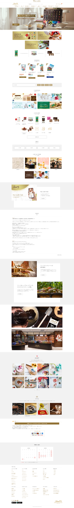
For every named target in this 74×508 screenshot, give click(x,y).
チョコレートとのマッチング (25, 494)
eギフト (44, 471)
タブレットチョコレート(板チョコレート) (14, 478)
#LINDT (37, 358)
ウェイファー (13, 475)
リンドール (13, 471)
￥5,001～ (54, 474)
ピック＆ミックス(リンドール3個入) (13, 473)
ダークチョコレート (24, 471)
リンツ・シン (13, 480)
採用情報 (12, 494)
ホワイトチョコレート (24, 474)
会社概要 (44, 488)
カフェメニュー (13, 491)
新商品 (33, 471)
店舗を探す (13, 488)
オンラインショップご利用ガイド (35, 488)
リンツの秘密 (23, 488)
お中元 (33, 474)
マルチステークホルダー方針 (46, 494)
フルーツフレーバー (24, 480)
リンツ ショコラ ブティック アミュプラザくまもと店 (18, 225)
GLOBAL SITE (54, 488)
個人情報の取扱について (45, 491)
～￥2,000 (54, 471)
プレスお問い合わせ (34, 493)
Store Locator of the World (56, 491)
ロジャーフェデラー (24, 497)
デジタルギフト (13, 493)
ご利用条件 (44, 493)
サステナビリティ (24, 491)
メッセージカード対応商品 (46, 477)
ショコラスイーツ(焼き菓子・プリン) (14, 483)
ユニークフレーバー (24, 477)
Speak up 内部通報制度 (55, 493)
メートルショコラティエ (24, 493)
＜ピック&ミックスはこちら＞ (37, 1)
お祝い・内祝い (44, 474)
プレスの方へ (33, 491)
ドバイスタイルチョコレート (15, 476)
